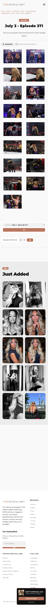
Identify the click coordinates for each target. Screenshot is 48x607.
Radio (32, 527)
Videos (32, 508)
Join (14, 547)
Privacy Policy (7, 574)
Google (33, 587)
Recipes (33, 517)
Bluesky (33, 577)
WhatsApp (34, 584)
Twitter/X (33, 561)
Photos (33, 504)
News (32, 514)
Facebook (34, 564)
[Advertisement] (24, 457)
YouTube (33, 571)
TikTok (32, 568)
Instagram (34, 558)
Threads (33, 574)
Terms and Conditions (10, 571)
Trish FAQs (6, 561)
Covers (32, 521)
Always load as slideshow (27, 44)
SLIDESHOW (8, 44)
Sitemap (5, 577)
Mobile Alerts (7, 568)
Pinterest (33, 581)
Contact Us (6, 564)
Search (5, 558)
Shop (32, 511)
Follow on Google (31, 598)
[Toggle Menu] (44, 4)
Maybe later (31, 602)
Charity (32, 524)
